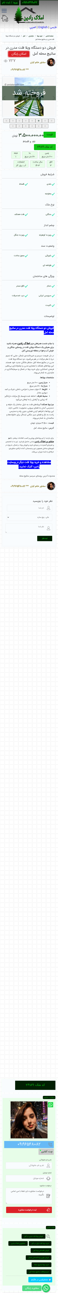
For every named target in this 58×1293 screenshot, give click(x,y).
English (43, 27)
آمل (24, 36)
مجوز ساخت (19, 255)
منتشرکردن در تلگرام (39, 1280)
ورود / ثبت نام (10, 2)
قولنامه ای (47, 265)
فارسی (53, 27)
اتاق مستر (20, 286)
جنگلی (48, 214)
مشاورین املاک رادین (18, 1243)
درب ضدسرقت (18, 295)
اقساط (21, 184)
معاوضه (48, 194)
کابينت (48, 305)
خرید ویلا (39, 36)
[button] (6, 121)
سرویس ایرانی (45, 295)
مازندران (31, 36)
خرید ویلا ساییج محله (41, 1264)
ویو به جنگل (19, 235)
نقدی (49, 184)
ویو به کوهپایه (45, 235)
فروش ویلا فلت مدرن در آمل (33, 1236)
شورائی (48, 255)
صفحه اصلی (49, 36)
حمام (49, 286)
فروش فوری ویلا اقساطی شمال (38, 1257)
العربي (33, 27)
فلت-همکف (19, 214)
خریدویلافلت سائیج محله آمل (39, 1271)
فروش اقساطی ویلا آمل (41, 1250)
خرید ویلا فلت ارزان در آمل (40, 1243)
